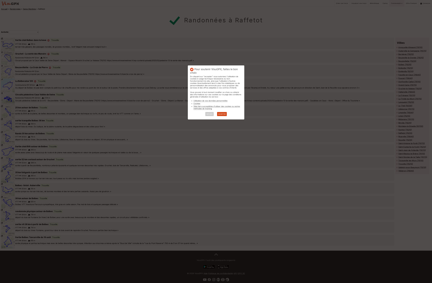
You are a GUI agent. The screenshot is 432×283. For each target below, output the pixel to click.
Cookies (196, 103)
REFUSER (209, 114)
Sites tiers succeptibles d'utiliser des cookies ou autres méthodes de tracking (216, 107)
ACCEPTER (222, 114)
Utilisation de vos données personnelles (210, 101)
